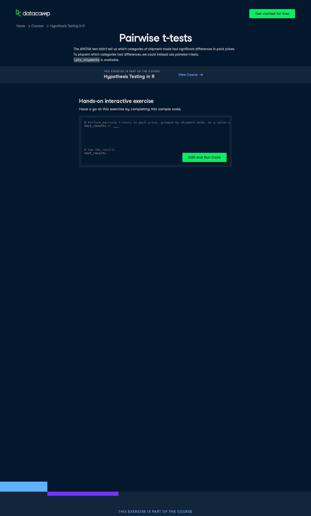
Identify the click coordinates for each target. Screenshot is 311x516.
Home (20, 26)
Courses (37, 26)
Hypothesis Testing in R (67, 26)
